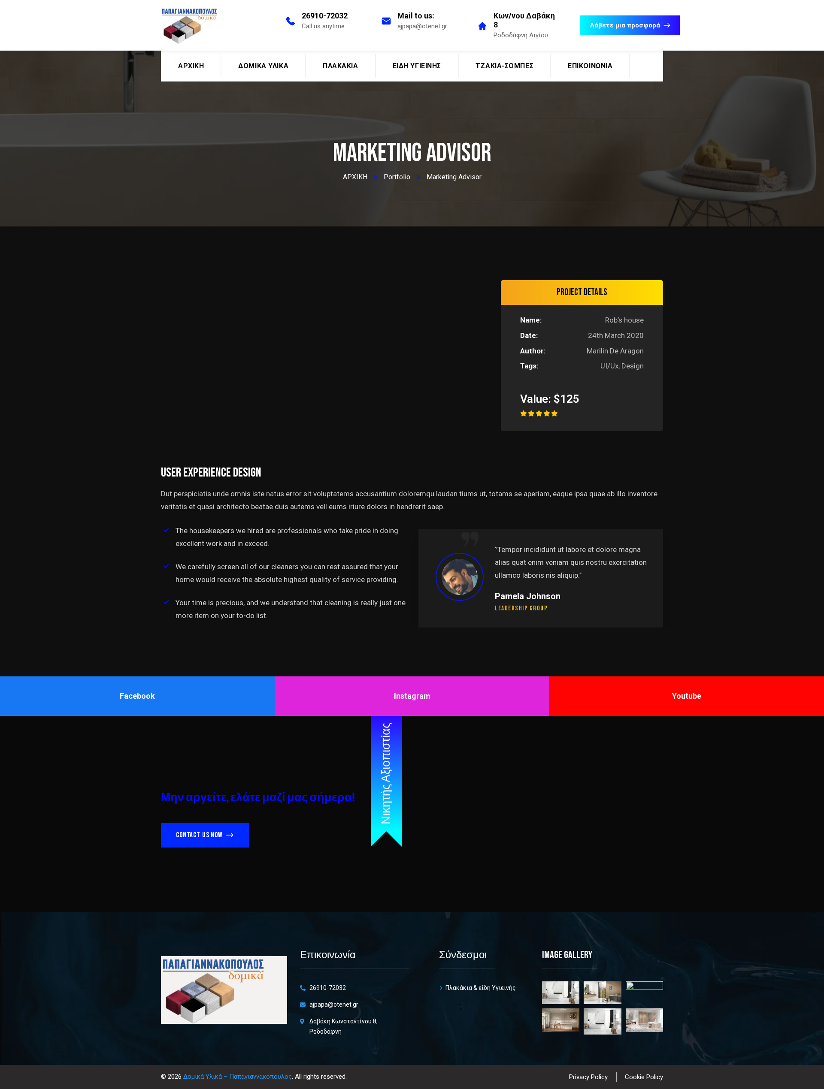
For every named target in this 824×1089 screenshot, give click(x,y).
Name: (531, 320)
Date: (529, 335)
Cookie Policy (644, 1077)
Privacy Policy (588, 1077)
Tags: (529, 366)
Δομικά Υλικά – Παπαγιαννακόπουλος (237, 1076)
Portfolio (397, 177)
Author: (532, 351)
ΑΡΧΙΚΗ (355, 177)
